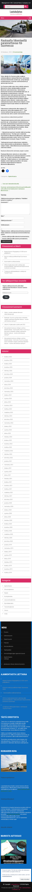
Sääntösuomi (8, 639)
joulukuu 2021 (8, 461)
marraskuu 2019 (8, 548)
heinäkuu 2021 (8, 478)
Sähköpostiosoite (6, 220)
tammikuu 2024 (8, 388)
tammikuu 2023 (8, 419)
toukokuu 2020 (8, 527)
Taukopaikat (7, 650)
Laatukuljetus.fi (15, 884)
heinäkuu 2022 (8, 437)
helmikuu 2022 (8, 454)
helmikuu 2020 (8, 537)
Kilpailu (6, 593)
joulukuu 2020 (8, 503)
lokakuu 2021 (8, 468)
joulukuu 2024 (8, 377)
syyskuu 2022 (8, 430)
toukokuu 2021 (8, 485)
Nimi (2, 216)
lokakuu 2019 (8, 551)
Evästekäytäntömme (7, 876)
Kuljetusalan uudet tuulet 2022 (17, 324)
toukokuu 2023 (8, 405)
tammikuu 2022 (8, 457)
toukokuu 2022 (8, 443)
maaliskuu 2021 (8, 492)
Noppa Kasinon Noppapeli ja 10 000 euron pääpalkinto (15, 252)
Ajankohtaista (12, 176)
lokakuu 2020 (8, 510)
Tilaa (6, 297)
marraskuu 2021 (8, 464)
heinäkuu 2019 (8, 562)
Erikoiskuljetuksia (9, 589)
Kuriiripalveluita (8, 596)
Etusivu (6, 632)
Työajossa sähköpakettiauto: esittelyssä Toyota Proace (15, 272)
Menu (2, 18)
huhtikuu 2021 (8, 489)
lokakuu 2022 (8, 426)
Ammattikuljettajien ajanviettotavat (14, 653)
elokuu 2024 (7, 384)
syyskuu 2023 (8, 398)
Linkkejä (6, 659)
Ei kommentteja (17, 52)
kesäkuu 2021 (8, 482)
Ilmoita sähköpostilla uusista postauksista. (15, 238)
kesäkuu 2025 (8, 363)
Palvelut (6, 643)
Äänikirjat (6, 317)
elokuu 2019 (7, 558)
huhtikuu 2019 (8, 572)
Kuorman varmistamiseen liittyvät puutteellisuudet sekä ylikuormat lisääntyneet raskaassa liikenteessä (16, 188)
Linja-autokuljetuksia (9, 600)
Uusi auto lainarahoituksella (10, 183)
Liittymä (6, 324)
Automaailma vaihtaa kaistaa (12, 261)
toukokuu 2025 (8, 367)
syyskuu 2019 (8, 555)
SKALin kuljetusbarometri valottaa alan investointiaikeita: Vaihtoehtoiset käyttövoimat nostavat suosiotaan (16, 266)
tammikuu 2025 (8, 374)
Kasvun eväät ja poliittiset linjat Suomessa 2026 (15, 257)
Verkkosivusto (5, 225)
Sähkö (6, 312)
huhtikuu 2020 (8, 530)
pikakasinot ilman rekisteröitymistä (14, 664)
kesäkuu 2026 (8, 356)
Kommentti (4, 202)
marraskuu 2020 (8, 506)
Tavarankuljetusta (9, 607)
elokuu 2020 (7, 517)
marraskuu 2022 (8, 423)
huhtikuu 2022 (8, 447)
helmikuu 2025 (8, 370)
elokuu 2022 (7, 433)
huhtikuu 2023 (8, 409)
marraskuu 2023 (8, 391)
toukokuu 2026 (8, 360)
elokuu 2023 (7, 402)
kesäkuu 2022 (8, 440)
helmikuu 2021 (8, 496)
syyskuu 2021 (8, 471)
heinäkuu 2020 (8, 520)
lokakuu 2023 (8, 395)
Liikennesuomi (8, 635)
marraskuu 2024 (8, 381)
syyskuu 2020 (8, 513)
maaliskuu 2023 (8, 412)
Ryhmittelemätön (8, 603)
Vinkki (5, 614)
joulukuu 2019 (8, 544)
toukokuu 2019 (8, 569)
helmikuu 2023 (8, 416)
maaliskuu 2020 (8, 534)
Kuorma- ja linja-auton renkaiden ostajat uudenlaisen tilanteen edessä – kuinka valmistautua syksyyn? (16, 319)
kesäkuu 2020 (8, 524)
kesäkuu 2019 (8, 565)
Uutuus (6, 610)
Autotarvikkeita (8, 646)
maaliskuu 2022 (8, 450)
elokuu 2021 (7, 475)
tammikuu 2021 (8, 499)
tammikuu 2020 (8, 541)
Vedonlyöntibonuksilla (13, 814)
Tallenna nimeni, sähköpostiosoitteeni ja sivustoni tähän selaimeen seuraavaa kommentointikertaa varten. (15, 232)
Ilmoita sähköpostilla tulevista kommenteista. (15, 236)
